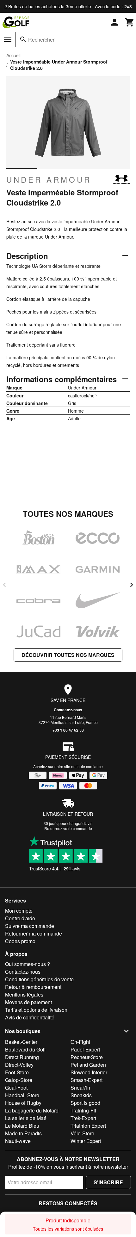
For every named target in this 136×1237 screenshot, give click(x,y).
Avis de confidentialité (29, 1017)
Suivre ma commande (29, 925)
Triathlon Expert (88, 1125)
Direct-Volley (19, 1064)
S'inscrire (108, 1182)
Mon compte (19, 910)
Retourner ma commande (33, 933)
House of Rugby (23, 1102)
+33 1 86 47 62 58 (68, 730)
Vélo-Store (82, 1133)
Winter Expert (86, 1141)
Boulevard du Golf (25, 1049)
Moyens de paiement (28, 1002)
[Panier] (130, 22)
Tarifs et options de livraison (36, 1009)
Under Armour (48, 179)
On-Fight (80, 1041)
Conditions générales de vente (39, 979)
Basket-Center (21, 1041)
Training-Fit (83, 1110)
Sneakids (81, 1095)
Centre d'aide (20, 918)
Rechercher (41, 39)
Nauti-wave (18, 1141)
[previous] (4, 584)
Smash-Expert (86, 1080)
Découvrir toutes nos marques (68, 655)
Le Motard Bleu (22, 1125)
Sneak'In (80, 1087)
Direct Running (22, 1057)
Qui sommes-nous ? (27, 964)
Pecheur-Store (87, 1057)
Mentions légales (24, 994)
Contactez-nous (68, 709)
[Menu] (7, 39)
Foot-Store (17, 1072)
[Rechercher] (23, 39)
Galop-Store (18, 1080)
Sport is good (85, 1102)
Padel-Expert (85, 1049)
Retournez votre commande (68, 828)
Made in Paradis (23, 1133)
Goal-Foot (16, 1087)
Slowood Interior (89, 1072)
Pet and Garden (88, 1064)
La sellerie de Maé (25, 1118)
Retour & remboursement (33, 986)
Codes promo (20, 941)
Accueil (13, 55)
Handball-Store (22, 1095)
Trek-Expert (83, 1118)
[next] (131, 584)
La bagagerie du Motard (32, 1110)
